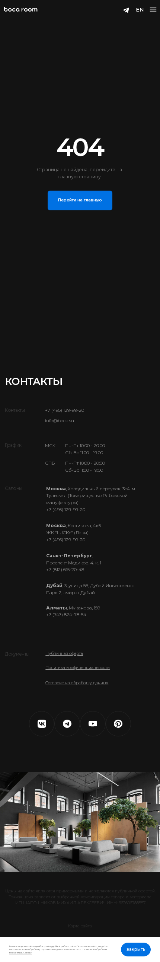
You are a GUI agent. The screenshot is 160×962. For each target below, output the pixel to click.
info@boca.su (59, 420)
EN (140, 9)
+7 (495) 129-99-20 (64, 410)
